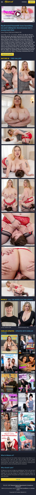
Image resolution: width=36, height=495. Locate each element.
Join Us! (31, 2)
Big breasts (14, 36)
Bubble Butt (17, 39)
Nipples (32, 46)
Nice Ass (22, 46)
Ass (23, 34)
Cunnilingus (30, 40)
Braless (11, 39)
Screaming (14, 49)
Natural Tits (16, 46)
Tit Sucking (18, 51)
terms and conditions (22, 488)
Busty (21, 39)
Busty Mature (27, 39)
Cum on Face (22, 40)
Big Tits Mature (14, 37)
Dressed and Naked (9, 42)
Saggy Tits (8, 49)
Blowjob (7, 39)
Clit (32, 39)
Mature (25, 43)
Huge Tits (15, 43)
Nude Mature (7, 48)
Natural (3, 46)
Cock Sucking (4, 40)
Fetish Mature (28, 42)
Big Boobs (7, 36)
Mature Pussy (19, 45)
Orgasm (18, 48)
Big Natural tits (21, 36)
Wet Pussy (31, 51)
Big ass (27, 34)
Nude (2, 48)
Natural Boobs (9, 46)
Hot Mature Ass (8, 43)
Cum (9, 40)
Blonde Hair (25, 37)
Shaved (20, 49)
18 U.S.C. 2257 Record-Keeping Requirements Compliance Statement (18, 486)
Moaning (26, 45)
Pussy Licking (31, 48)
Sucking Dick (8, 51)
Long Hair (20, 43)
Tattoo (13, 51)
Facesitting (18, 42)
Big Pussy (27, 36)
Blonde (20, 37)
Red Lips (3, 49)
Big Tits (7, 37)
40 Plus (20, 34)
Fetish (22, 42)
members (24, 2)
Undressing (25, 51)
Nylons (13, 48)
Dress (2, 42)
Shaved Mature (26, 49)
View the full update (7, 54)
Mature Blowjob (12, 45)
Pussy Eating (23, 48)
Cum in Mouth (15, 40)
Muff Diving (32, 45)
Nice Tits (27, 46)
